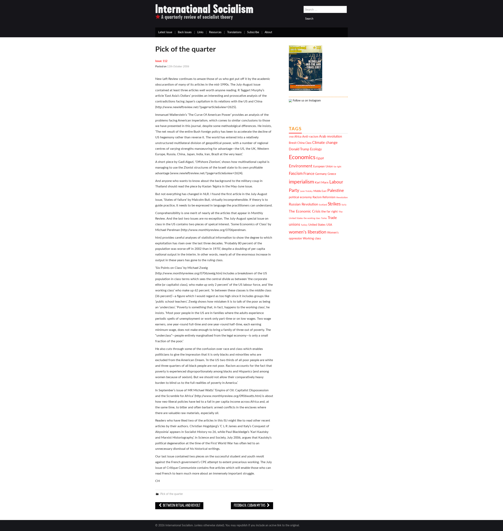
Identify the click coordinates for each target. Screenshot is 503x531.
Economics (302, 157)
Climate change (325, 143)
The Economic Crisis (304, 211)
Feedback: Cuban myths (250, 505)
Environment (300, 166)
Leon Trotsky (306, 191)
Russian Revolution (303, 204)
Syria (343, 205)
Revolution (342, 197)
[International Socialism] (204, 12)
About (268, 32)
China (301, 142)
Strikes (334, 204)
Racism (317, 197)
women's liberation (307, 232)
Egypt (320, 158)
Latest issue (165, 32)
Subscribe (253, 32)
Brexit (292, 142)
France (308, 174)
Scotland (323, 205)
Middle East (320, 191)
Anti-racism (310, 136)
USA (329, 224)
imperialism (301, 181)
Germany (321, 173)
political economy (300, 197)
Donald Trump (299, 149)
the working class (312, 218)
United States (317, 224)
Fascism (296, 174)
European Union (323, 166)
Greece (332, 174)
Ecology (316, 149)
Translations (234, 32)
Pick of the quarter (171, 494)
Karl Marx (322, 182)
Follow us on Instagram (306, 100)
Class (308, 143)
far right (337, 167)
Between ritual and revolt (181, 505)
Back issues (185, 32)
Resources (215, 32)
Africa (297, 136)
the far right (329, 211)
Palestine (335, 191)
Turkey (304, 225)
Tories (324, 218)
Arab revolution (330, 136)
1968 (291, 137)
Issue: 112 (161, 61)
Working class (312, 238)
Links (200, 32)
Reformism (329, 197)
